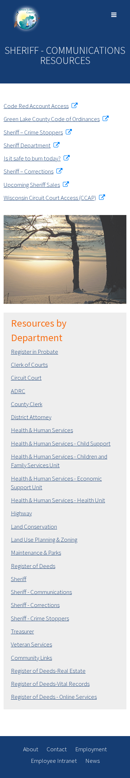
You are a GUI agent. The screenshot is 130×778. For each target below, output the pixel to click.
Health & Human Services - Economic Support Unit (56, 482)
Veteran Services (31, 644)
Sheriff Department (27, 145)
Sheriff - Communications (41, 592)
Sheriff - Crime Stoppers (40, 618)
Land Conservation (34, 526)
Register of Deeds (33, 566)
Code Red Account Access (36, 106)
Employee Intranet (54, 761)
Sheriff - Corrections (35, 605)
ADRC (18, 391)
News (92, 761)
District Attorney (31, 417)
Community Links (31, 658)
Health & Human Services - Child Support (60, 443)
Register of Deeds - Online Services (54, 697)
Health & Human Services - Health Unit (58, 500)
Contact (57, 749)
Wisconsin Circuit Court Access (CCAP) (50, 198)
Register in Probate (34, 352)
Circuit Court (26, 378)
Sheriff (18, 579)
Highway (21, 513)
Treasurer (22, 631)
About (30, 749)
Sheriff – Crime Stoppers (33, 132)
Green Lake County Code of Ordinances (52, 119)
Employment (91, 749)
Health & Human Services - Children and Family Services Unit (59, 460)
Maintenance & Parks (36, 552)
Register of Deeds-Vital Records (50, 684)
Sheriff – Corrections (28, 171)
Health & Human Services (42, 430)
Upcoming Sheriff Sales (32, 185)
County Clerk (26, 404)
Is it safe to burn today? (32, 158)
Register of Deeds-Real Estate (48, 671)
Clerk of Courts (29, 365)
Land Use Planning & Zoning (44, 539)
